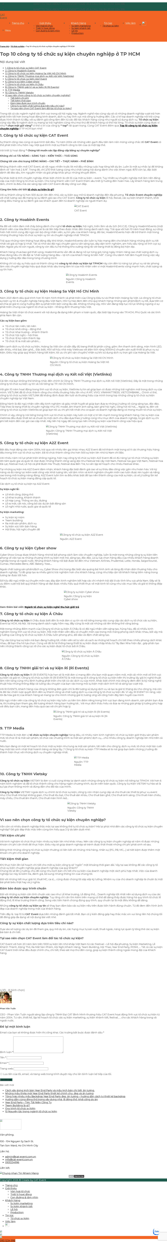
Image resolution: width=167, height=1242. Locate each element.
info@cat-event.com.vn (19, 1159)
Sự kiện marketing (81, 26)
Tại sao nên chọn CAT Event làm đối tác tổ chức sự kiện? (41, 108)
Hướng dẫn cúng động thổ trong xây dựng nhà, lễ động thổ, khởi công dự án (51, 1099)
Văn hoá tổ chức (44, 26)
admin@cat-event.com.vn (20, 1156)
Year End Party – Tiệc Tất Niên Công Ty (28, 1102)
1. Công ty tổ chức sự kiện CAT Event (25, 67)
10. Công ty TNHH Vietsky (19, 92)
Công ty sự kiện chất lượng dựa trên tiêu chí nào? (37, 106)
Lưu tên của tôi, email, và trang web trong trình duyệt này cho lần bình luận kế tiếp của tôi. (57, 1074)
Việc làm (130, 23)
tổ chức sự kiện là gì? (41, 189)
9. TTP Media (12, 89)
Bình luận (6, 1052)
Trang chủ (18, 23)
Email (4, 1062)
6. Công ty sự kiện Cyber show (22, 81)
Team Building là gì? (17, 1105)
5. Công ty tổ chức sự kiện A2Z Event (26, 78)
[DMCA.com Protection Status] (76, 1177)
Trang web (6, 1068)
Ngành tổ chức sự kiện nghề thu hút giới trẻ (52, 607)
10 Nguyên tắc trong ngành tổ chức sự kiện (31, 1111)
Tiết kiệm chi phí (19, 98)
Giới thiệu (45, 23)
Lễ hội (74, 31)
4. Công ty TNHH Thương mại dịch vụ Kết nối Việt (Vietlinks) (39, 76)
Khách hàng (78, 23)
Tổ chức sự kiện (111, 26)
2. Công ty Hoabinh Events (20, 70)
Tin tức (108, 23)
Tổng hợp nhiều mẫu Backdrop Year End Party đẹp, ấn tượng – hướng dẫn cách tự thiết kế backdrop (65, 1096)
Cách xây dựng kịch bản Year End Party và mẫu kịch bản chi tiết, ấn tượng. (50, 1090)
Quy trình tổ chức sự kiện (20, 1108)
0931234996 (12, 1162)
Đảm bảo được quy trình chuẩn (27, 103)
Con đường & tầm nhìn (48, 31)
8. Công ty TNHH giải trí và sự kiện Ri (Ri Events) (32, 87)
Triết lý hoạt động (45, 28)
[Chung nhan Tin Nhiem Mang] (19, 1173)
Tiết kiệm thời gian (20, 100)
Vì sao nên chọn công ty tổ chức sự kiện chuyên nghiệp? (37, 95)
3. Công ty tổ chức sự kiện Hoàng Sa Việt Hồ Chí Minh (35, 73)
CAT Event (3, 16)
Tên (3, 1057)
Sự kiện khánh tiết (81, 28)
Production (77, 33)
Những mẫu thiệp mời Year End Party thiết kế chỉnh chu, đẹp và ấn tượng (49, 1093)
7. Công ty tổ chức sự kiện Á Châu (24, 84)
